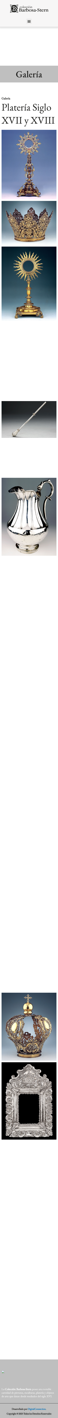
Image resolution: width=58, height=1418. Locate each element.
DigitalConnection (37, 1409)
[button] (29, 21)
